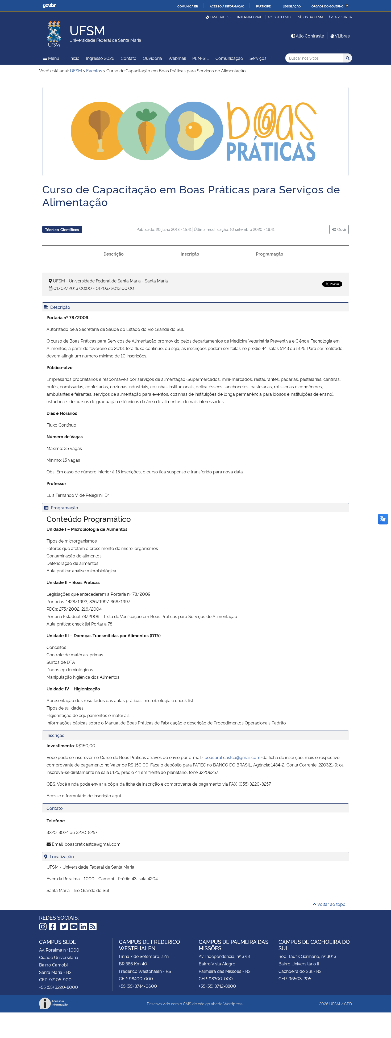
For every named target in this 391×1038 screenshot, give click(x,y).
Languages (219, 17)
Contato (128, 58)
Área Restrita (340, 17)
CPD (348, 1003)
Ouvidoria (152, 58)
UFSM (334, 1003)
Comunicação (229, 58)
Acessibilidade (280, 17)
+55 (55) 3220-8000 (58, 987)
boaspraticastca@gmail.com (232, 757)
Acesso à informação (227, 6)
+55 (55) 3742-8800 (217, 986)
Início (74, 58)
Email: (58, 844)
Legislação (292, 6)
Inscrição (190, 254)
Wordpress (233, 1003)
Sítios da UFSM (310, 17)
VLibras (342, 36)
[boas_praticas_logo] (195, 131)
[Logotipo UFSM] (54, 32)
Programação (269, 254)
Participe (263, 6)
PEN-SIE (200, 58)
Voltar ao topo (331, 904)
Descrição (113, 254)
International (249, 17)
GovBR (49, 5)
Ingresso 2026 (100, 58)
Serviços (258, 58)
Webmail (177, 58)
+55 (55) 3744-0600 (138, 986)
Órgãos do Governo (327, 6)
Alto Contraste (310, 36)
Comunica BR (187, 6)
